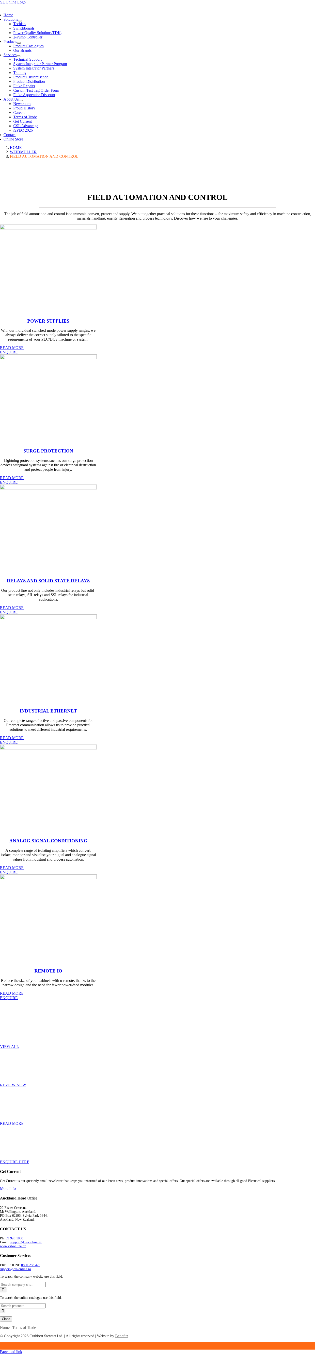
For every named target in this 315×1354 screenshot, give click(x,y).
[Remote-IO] (48, 878)
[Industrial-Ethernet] (48, 618)
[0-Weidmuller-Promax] (48, 358)
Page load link (11, 1352)
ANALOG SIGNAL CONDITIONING (48, 840)
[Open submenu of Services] (18, 56)
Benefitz (121, 1336)
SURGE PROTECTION (48, 450)
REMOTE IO (48, 970)
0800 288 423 (30, 1265)
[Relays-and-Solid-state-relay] (48, 488)
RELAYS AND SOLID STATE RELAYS (48, 580)
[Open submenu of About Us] (21, 100)
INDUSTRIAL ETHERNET (48, 710)
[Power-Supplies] (48, 228)
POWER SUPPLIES (48, 321)
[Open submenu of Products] (19, 43)
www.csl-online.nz (13, 1246)
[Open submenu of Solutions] (20, 20)
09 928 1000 (14, 1238)
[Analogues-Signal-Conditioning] (48, 748)
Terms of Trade (24, 1327)
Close (6, 1319)
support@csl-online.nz (26, 1242)
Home (5, 1327)
